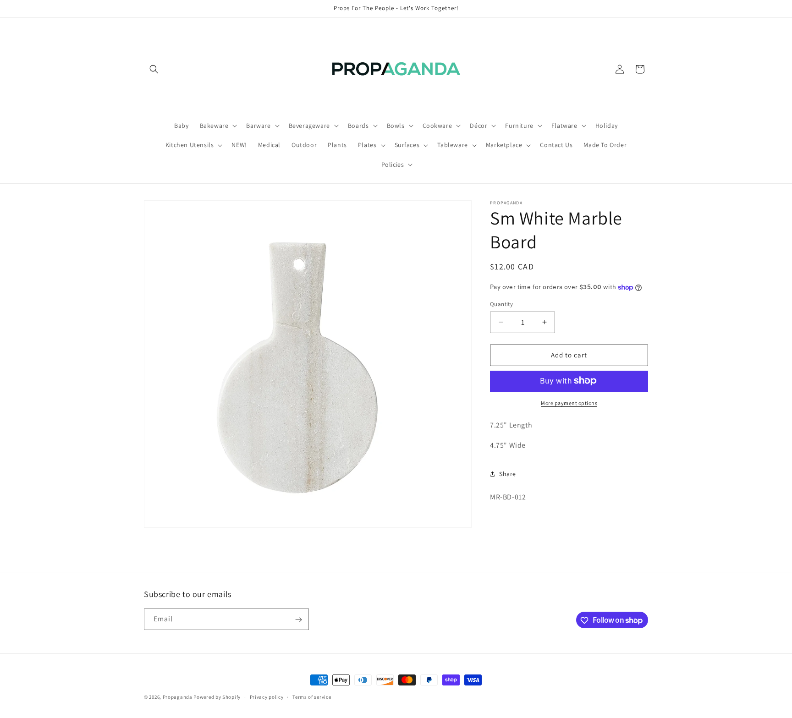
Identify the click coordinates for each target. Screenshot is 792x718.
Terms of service (311, 696)
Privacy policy (267, 696)
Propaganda (177, 697)
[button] (154, 69)
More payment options (569, 402)
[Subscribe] (298, 619)
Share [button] (507, 473)
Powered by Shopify (217, 697)
